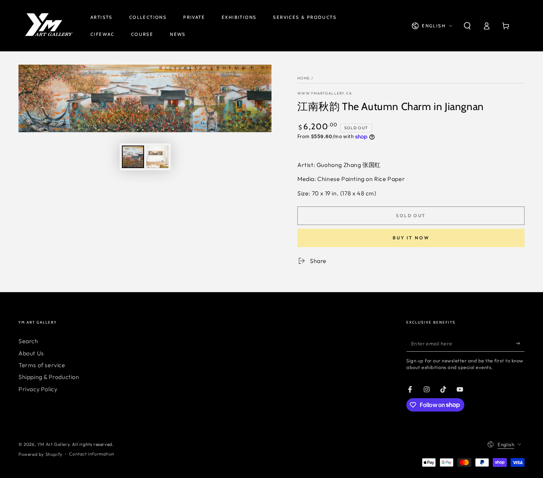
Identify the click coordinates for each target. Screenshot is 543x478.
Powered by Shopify (40, 454)
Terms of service (41, 365)
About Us (31, 353)
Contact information (91, 454)
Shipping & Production (48, 376)
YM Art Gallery (53, 444)
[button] (467, 26)
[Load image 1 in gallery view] (133, 157)
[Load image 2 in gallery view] (157, 157)
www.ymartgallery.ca (324, 93)
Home (303, 78)
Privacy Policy (37, 389)
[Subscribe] (520, 343)
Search (28, 341)
